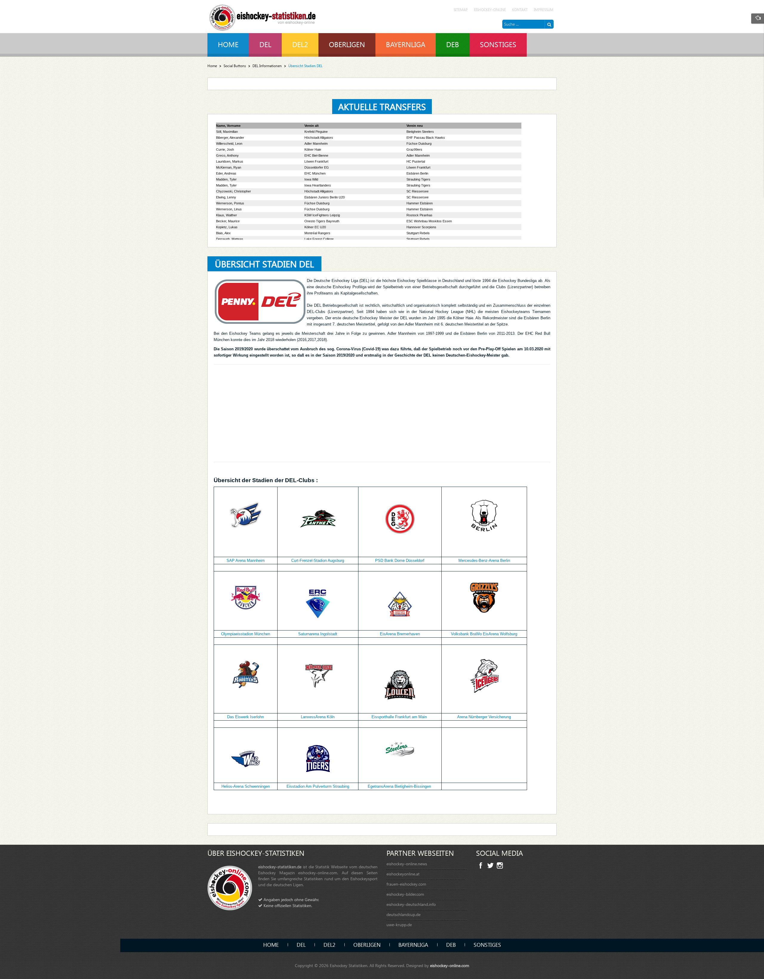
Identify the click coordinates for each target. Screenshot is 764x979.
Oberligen (367, 944)
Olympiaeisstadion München (245, 634)
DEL (301, 944)
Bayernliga (413, 944)
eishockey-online (490, 9)
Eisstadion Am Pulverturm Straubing (317, 786)
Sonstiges (487, 944)
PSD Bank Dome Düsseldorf (399, 560)
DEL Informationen (267, 66)
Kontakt (520, 9)
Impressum (543, 9)
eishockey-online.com (449, 965)
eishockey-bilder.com (405, 894)
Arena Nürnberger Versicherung (484, 717)
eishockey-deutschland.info (411, 904)
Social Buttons (235, 66)
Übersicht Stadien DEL (264, 264)
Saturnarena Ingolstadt (317, 634)
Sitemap (461, 9)
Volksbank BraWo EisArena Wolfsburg (484, 634)
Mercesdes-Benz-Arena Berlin (484, 560)
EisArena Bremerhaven (400, 634)
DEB (451, 944)
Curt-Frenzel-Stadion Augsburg (317, 560)
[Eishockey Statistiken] (262, 16)
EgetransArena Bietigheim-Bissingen (399, 786)
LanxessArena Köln (318, 717)
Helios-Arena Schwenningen (245, 786)
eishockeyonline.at (403, 874)
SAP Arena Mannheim (246, 560)
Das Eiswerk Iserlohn (245, 717)
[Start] (549, 24)
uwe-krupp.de (399, 924)
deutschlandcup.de (403, 914)
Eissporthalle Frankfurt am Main (399, 717)
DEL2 (329, 944)
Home (212, 66)
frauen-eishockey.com (406, 884)
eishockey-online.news (406, 864)
